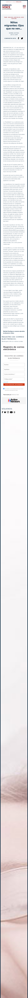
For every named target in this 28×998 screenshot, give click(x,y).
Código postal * (8, 378)
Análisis (10, 17)
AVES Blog (17, 17)
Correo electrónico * (10, 373)
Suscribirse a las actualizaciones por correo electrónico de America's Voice (14, 389)
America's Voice (14, 2)
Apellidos (6, 368)
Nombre (6, 363)
